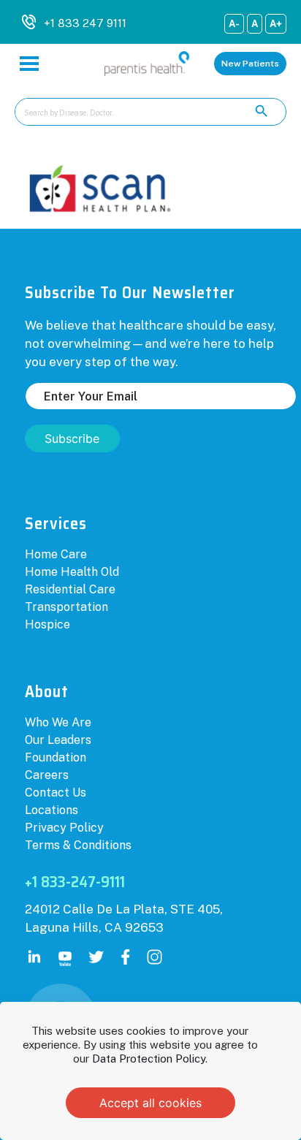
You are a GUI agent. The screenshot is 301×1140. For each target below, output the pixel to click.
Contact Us (55, 792)
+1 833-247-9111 (75, 881)
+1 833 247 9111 (85, 23)
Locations (51, 810)
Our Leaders (58, 740)
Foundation (55, 757)
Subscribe (72, 438)
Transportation (66, 607)
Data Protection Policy (148, 1058)
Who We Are (58, 722)
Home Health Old (72, 572)
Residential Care (70, 589)
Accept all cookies (150, 1102)
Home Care (56, 554)
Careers (47, 775)
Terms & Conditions (78, 845)
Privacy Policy (64, 828)
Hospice (47, 624)
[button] (250, 63)
